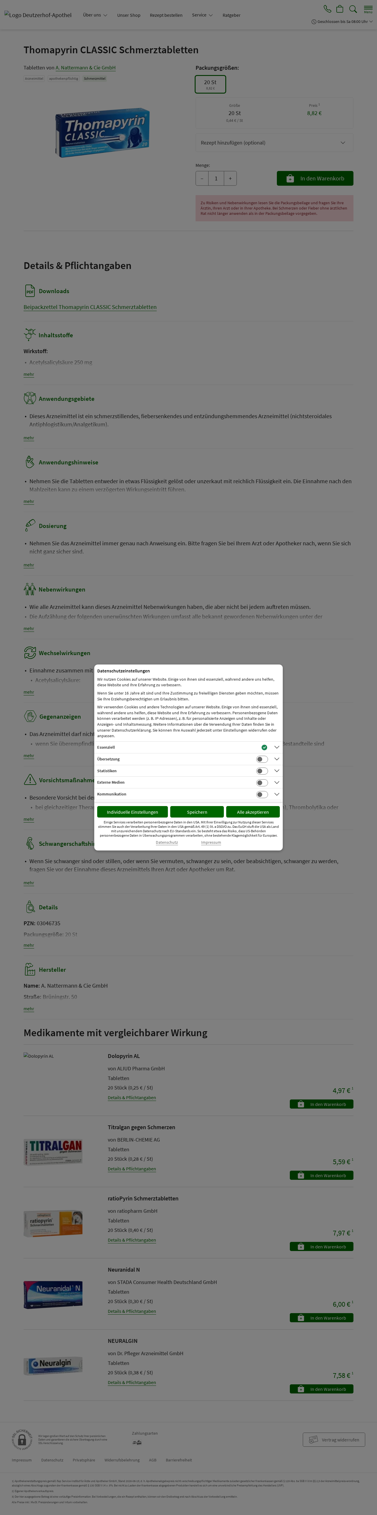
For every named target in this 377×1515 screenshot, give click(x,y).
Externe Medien (111, 782)
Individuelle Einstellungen (132, 812)
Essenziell (106, 747)
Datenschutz (167, 842)
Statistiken (107, 770)
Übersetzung (108, 759)
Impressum (211, 842)
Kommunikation (111, 794)
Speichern (197, 812)
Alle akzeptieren (253, 812)
